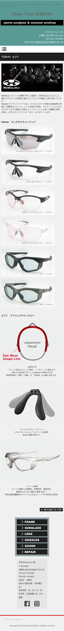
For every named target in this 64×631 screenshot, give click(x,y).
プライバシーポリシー (13, 619)
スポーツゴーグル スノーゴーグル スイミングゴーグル (32, 539)
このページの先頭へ (51, 509)
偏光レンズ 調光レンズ (32, 533)
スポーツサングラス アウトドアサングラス (32, 527)
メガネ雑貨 (32, 545)
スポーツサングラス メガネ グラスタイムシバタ (32, 24)
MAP (21, 597)
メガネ (32, 521)
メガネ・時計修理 (32, 551)
